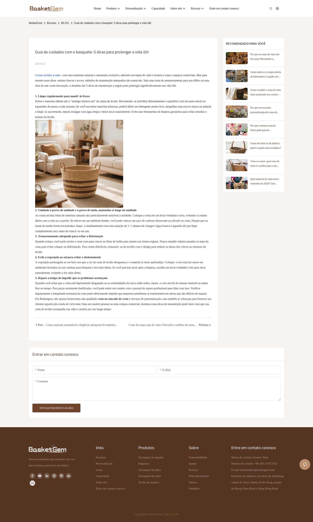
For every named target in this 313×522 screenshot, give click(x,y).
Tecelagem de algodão (151, 457)
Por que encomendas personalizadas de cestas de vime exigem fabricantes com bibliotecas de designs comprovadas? (265, 110)
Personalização (104, 463)
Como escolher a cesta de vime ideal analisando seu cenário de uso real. (265, 92)
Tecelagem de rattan (149, 476)
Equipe (193, 463)
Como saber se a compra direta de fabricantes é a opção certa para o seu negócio (265, 75)
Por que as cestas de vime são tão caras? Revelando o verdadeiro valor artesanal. (264, 57)
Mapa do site (171, 514)
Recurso (51, 23)
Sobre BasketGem (199, 476)
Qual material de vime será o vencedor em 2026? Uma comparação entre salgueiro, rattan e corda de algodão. (264, 181)
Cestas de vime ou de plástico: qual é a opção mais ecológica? (265, 145)
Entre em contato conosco (110, 488)
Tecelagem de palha (149, 470)
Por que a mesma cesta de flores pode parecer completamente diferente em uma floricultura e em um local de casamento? (265, 128)
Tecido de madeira (148, 482)
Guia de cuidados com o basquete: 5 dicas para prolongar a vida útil (112, 23)
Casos (99, 470)
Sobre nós (101, 482)
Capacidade (102, 476)
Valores (193, 482)
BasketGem (35, 23)
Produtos (101, 457)
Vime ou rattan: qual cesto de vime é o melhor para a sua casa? (264, 164)
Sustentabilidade (198, 457)
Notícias (193, 470)
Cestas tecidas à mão (48, 75)
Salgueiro (143, 463)
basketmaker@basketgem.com (257, 470)
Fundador (194, 488)
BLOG (65, 23)
